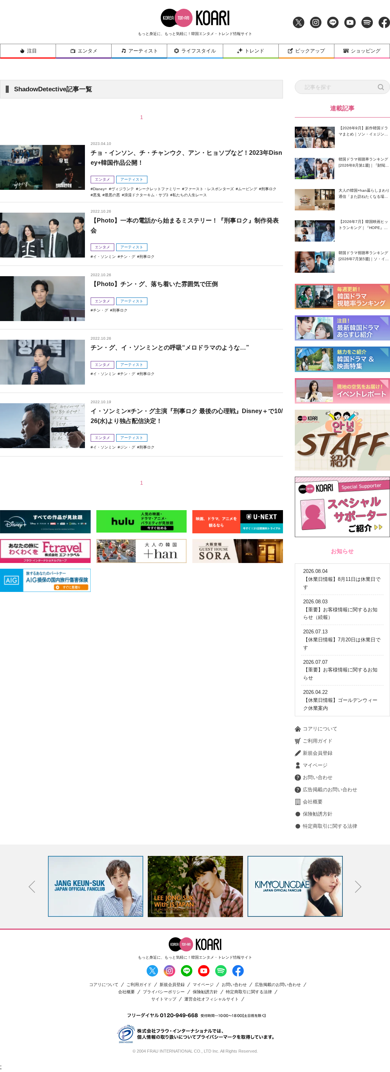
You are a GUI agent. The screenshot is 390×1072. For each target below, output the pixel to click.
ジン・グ (127, 447)
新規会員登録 (317, 753)
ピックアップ (310, 51)
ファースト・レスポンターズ (209, 189)
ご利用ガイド (317, 741)
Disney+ (100, 189)
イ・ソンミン (104, 256)
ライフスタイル (198, 51)
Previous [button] (32, 886)
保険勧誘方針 (317, 814)
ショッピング (365, 51)
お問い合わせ (317, 777)
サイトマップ (163, 999)
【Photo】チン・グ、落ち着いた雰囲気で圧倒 (154, 284)
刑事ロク (269, 189)
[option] (95, 886)
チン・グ (127, 256)
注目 (32, 51)
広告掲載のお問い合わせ (330, 789)
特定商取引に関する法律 (330, 826)
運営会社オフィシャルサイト (211, 999)
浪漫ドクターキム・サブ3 (146, 195)
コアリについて (320, 729)
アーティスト (143, 51)
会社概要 (313, 802)
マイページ (315, 765)
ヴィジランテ (122, 189)
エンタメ (88, 51)
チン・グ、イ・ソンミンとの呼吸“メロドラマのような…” (170, 347)
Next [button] (358, 886)
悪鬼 (97, 195)
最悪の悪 (112, 195)
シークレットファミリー (159, 189)
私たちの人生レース (190, 195)
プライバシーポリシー (164, 992)
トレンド (254, 51)
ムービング (247, 189)
